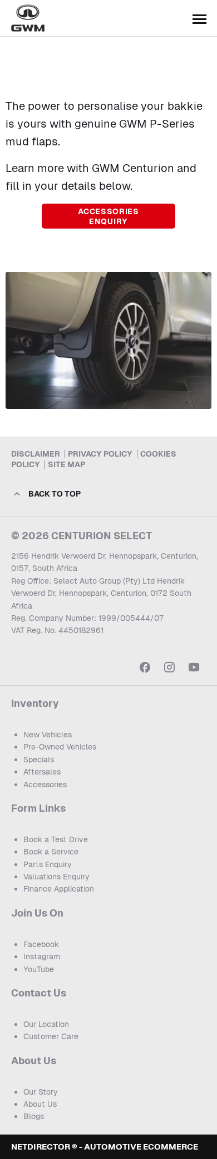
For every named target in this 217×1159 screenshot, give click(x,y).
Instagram (41, 956)
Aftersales (42, 772)
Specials (38, 760)
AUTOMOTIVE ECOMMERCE (141, 1146)
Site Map (66, 464)
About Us (40, 1104)
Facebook (41, 944)
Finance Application (58, 889)
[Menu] (199, 18)
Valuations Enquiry (56, 877)
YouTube (38, 969)
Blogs (33, 1116)
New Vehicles (47, 735)
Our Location (46, 1024)
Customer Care (50, 1036)
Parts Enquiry (47, 864)
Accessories (45, 784)
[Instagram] (169, 667)
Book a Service (50, 852)
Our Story (40, 1092)
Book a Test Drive (55, 839)
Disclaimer (35, 454)
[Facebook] (145, 667)
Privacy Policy (100, 454)
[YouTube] (194, 667)
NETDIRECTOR (41, 1146)
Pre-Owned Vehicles (59, 747)
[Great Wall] (28, 18)
